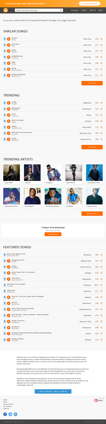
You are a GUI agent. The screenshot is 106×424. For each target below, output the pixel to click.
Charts (84, 10)
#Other (89, 334)
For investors (7, 406)
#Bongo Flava (86, 261)
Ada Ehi (27, 183)
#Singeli (88, 273)
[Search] (60, 10)
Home (5, 400)
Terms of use (89, 421)
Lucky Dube (8, 183)
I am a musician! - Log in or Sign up (53, 391)
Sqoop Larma (92, 206)
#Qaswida (88, 315)
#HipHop (88, 297)
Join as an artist (8, 404)
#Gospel (88, 121)
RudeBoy (69, 206)
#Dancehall (87, 127)
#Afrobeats (87, 109)
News (5, 402)
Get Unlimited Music (89, 4)
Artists (93, 10)
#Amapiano (87, 279)
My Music (75, 10)
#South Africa (86, 139)
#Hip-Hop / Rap (86, 133)
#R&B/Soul (87, 103)
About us (6, 408)
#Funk (89, 115)
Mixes (100, 10)
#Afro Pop (87, 39)
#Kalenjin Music (85, 309)
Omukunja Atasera (52, 206)
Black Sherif (70, 183)
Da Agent (49, 183)
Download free (53, 234)
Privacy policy (99, 421)
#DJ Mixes (88, 255)
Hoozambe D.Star (93, 183)
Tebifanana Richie (11, 206)
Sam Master (29, 206)
